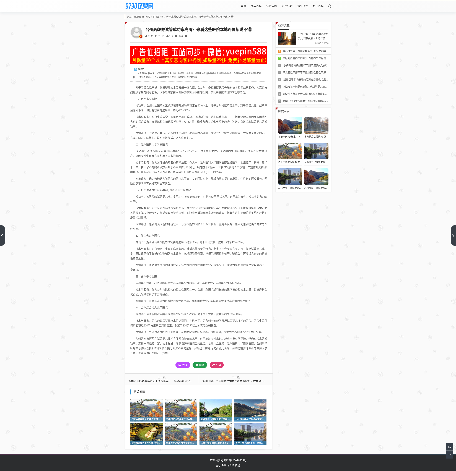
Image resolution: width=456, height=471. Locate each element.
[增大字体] (186, 36)
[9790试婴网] (142, 6)
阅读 (201, 365)
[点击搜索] (329, 5)
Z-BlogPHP (228, 465)
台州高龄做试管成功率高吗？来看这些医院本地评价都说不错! (200, 16)
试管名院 (287, 6)
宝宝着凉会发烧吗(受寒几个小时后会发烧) (325, 136)
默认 (180, 36)
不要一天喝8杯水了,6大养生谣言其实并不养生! (302, 136)
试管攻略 (271, 6)
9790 (150, 36)
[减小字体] (176, 36)
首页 (243, 6)
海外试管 (302, 6)
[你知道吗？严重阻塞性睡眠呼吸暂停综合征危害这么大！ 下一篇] (453, 235)
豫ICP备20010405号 (234, 460)
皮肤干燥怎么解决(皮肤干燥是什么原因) (298, 162)
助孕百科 (256, 6)
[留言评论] (449, 447)
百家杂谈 (158, 16)
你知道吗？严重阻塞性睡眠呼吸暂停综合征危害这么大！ (235, 381)
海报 (184, 365)
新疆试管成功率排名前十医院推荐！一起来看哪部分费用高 (163, 381)
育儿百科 (318, 6)
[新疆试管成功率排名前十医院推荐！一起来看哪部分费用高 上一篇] (2, 235)
